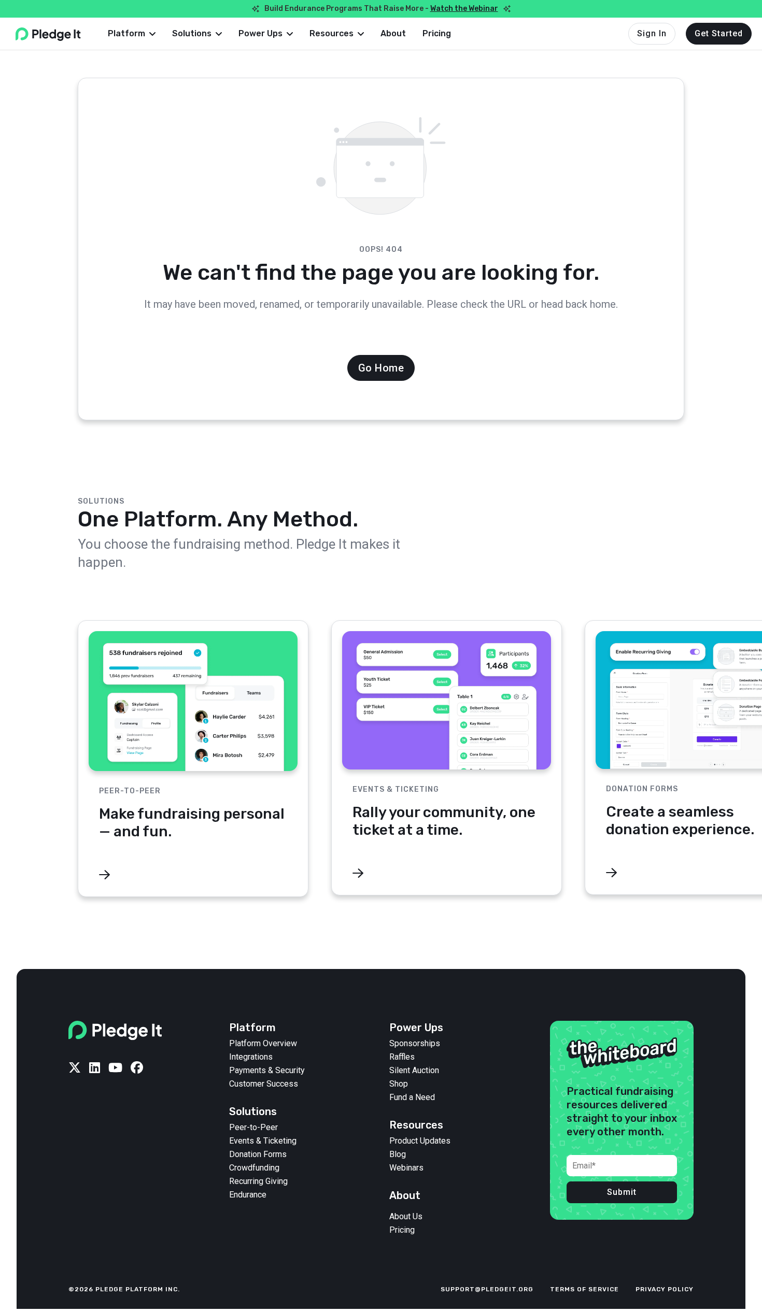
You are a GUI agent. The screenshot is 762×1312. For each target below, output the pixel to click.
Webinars (406, 1168)
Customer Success (263, 1084)
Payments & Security (267, 1070)
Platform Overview (263, 1043)
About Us (405, 1217)
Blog (397, 1154)
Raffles (402, 1057)
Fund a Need (412, 1097)
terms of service (584, 1289)
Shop (398, 1084)
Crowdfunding (254, 1168)
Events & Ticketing (263, 1141)
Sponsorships (414, 1043)
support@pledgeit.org (487, 1289)
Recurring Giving (258, 1181)
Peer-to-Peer (253, 1127)
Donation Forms (258, 1154)
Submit (622, 1192)
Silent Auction (414, 1070)
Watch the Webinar (464, 8)
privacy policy (665, 1289)
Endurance (247, 1195)
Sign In (652, 33)
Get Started (719, 33)
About (393, 33)
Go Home (381, 368)
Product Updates (419, 1141)
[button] (132, 34)
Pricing (436, 33)
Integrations (251, 1057)
